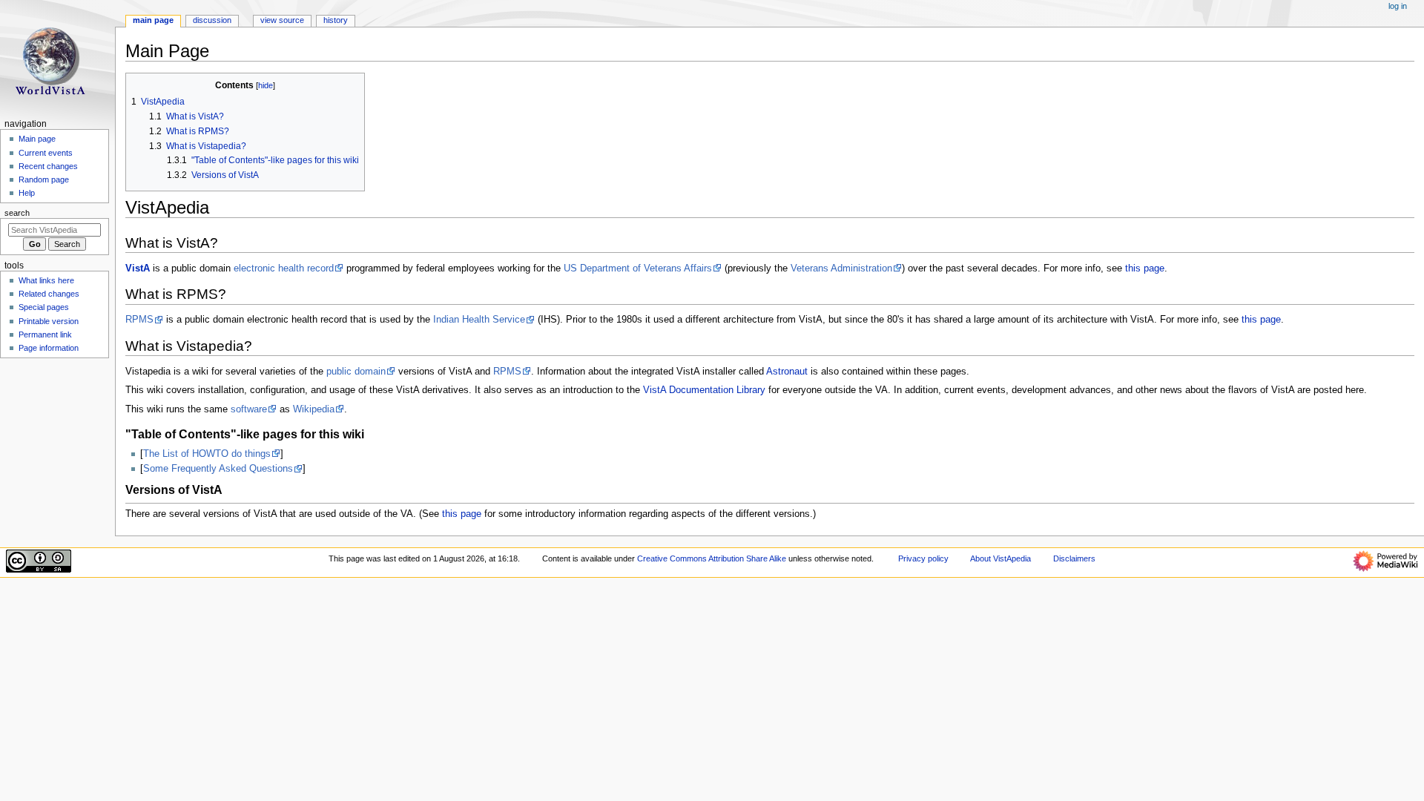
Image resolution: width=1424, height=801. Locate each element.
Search (17, 212)
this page (1144, 268)
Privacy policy (923, 558)
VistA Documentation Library (704, 390)
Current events (46, 152)
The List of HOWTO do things (207, 454)
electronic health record (284, 268)
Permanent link (45, 334)
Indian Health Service (479, 319)
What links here (46, 280)
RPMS (139, 319)
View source (282, 20)
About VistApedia (1000, 558)
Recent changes (48, 166)
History (335, 20)
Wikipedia (313, 409)
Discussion (212, 20)
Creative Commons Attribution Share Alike (711, 558)
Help (27, 192)
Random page (44, 179)
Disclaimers (1074, 558)
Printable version (49, 321)
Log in (1397, 5)
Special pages (44, 307)
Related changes (49, 293)
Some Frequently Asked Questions (218, 469)
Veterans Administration (841, 268)
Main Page (153, 20)
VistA (137, 268)
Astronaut (787, 371)
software (249, 409)
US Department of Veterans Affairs (638, 268)
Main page (37, 138)
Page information (49, 347)
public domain (356, 371)
